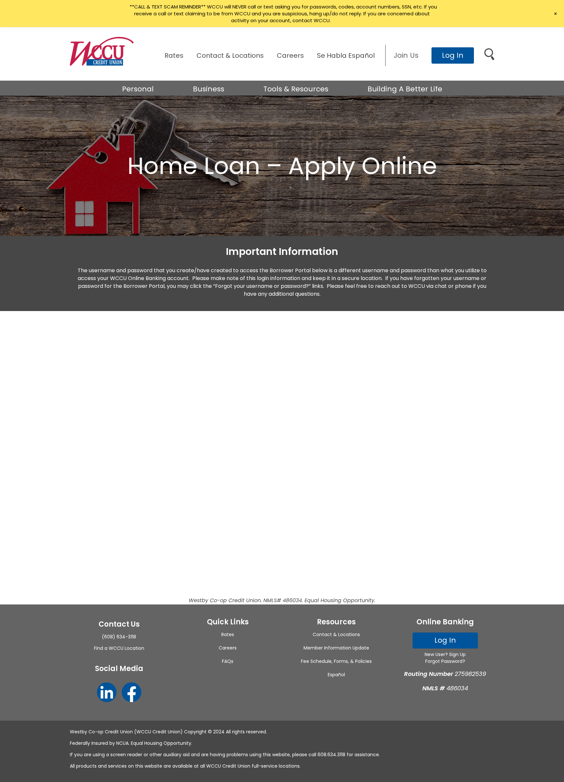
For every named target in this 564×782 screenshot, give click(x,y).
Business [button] (208, 89)
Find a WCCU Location (119, 648)
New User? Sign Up (445, 654)
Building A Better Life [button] (405, 89)
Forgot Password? (445, 661)
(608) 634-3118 (119, 636)
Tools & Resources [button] (295, 89)
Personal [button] (138, 89)
